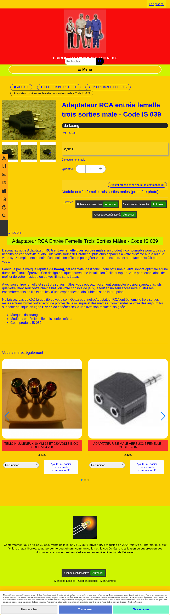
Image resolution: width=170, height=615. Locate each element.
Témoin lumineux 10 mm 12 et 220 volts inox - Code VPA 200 (42, 445)
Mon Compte (108, 580)
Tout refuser (85, 609)
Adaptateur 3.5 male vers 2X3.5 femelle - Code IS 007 (128, 445)
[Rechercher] (100, 61)
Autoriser (110, 204)
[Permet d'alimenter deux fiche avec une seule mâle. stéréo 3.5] (128, 399)
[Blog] (4, 183)
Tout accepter (141, 609)
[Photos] (4, 199)
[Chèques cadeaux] (4, 191)
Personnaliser (29, 609)
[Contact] (4, 174)
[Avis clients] (4, 166)
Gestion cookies (88, 580)
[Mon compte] (4, 158)
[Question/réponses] (4, 207)
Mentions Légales (64, 580)
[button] (49, 152)
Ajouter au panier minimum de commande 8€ (61, 467)
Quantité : (68, 168)
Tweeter (68, 202)
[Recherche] (4, 216)
